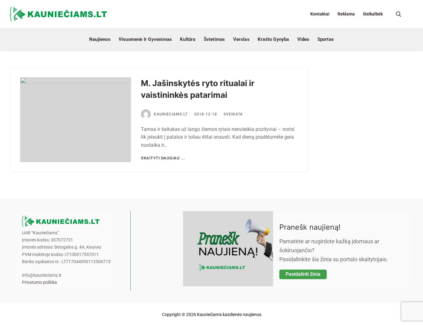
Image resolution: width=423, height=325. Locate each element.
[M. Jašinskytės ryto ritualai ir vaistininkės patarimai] (75, 119)
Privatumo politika (39, 282)
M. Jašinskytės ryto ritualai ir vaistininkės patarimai (198, 89)
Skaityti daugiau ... (163, 158)
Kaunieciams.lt (171, 114)
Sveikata (233, 114)
